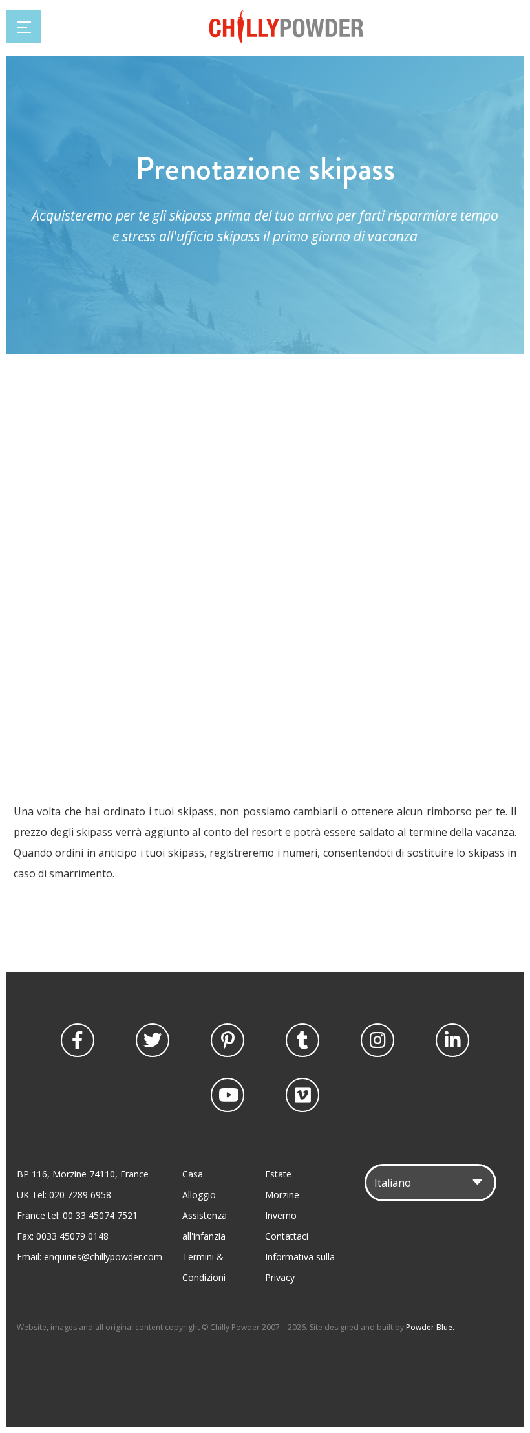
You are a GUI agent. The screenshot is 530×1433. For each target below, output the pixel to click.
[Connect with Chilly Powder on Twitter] (152, 1040)
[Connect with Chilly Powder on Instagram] (377, 1040)
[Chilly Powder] (286, 39)
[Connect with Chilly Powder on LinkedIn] (452, 1040)
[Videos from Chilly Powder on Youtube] (227, 1094)
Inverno (281, 1215)
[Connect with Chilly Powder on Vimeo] (302, 1094)
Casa (192, 1174)
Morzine (282, 1194)
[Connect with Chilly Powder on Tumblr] (302, 1040)
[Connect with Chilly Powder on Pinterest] (227, 1040)
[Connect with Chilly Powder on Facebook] (77, 1040)
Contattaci (286, 1236)
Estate (278, 1174)
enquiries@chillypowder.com (103, 1257)
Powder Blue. (430, 1327)
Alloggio (199, 1194)
